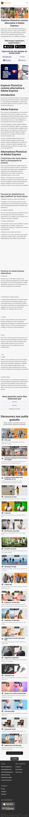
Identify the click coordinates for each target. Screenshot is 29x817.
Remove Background (6, 766)
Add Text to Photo (5, 774)
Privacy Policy (19, 769)
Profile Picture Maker (6, 777)
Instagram (3, 791)
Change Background (6, 769)
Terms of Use (18, 772)
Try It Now (14, 758)
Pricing (3, 788)
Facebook (3, 794)
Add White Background (7, 772)
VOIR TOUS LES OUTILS (14, 753)
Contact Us (18, 766)
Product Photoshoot (6, 780)
